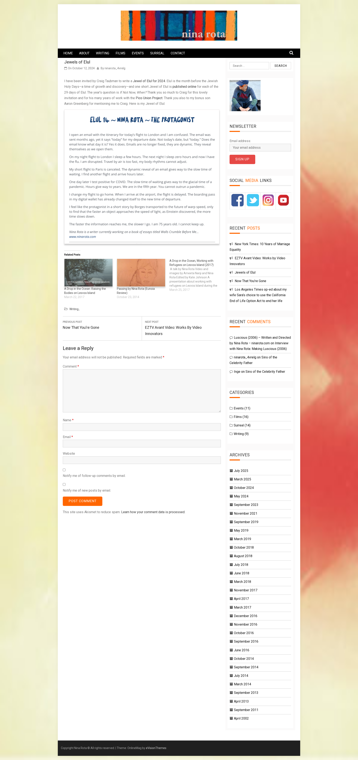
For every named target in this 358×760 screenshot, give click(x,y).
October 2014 (244, 659)
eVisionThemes (156, 748)
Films (238, 417)
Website (69, 454)
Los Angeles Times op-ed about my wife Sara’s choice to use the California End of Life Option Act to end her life (258, 295)
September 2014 (246, 667)
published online (184, 87)
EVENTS (138, 53)
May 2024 (241, 496)
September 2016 (246, 641)
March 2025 (242, 479)
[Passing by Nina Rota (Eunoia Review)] (141, 272)
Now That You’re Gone (250, 281)
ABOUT (84, 53)
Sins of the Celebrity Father (265, 372)
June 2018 (241, 573)
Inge (237, 372)
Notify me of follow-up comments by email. (94, 476)
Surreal (239, 425)
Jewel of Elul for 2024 (149, 81)
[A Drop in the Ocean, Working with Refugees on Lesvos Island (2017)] (195, 275)
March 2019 (242, 539)
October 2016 (244, 633)
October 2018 (244, 547)
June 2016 (241, 650)
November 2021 (245, 513)
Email (68, 437)
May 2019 (241, 530)
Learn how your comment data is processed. (153, 512)
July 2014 (241, 676)
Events (239, 408)
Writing (74, 309)
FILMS (120, 53)
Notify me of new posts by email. (87, 490)
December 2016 (245, 616)
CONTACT (178, 53)
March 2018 (242, 582)
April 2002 (241, 718)
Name (68, 420)
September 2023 (246, 505)
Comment (71, 366)
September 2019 (246, 522)
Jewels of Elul (245, 272)
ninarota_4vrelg (115, 68)
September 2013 (246, 693)
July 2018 (241, 565)
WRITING (102, 53)
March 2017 (242, 607)
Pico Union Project (149, 98)
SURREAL (157, 53)
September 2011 (246, 710)
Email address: (240, 141)
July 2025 (241, 471)
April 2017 (241, 599)
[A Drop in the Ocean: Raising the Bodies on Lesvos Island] (88, 272)
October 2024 (244, 488)
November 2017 (245, 590)
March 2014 (242, 684)
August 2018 (243, 556)
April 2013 (241, 701)
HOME (68, 53)
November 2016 (245, 624)
